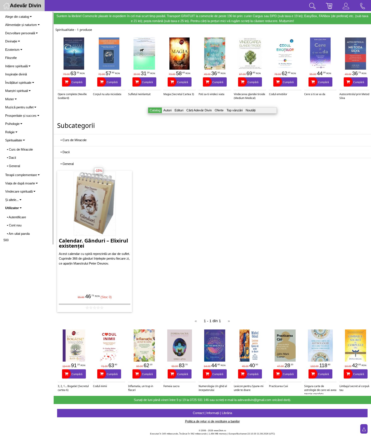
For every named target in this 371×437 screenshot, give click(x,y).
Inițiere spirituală (17, 66)
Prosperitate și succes (21, 115)
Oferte (219, 110)
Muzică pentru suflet (19, 107)
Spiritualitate (14, 140)
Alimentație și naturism (21, 25)
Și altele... (12, 200)
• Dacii (11, 157)
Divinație (11, 41)
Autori (167, 110)
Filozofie (11, 58)
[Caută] (312, 5)
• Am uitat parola (18, 233)
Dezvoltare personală (20, 33)
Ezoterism (12, 49)
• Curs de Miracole (20, 149)
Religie (10, 132)
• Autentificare (16, 217)
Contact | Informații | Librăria (212, 413)
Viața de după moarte (20, 183)
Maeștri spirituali (17, 91)
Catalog (155, 110)
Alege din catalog (17, 16)
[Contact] (362, 5)
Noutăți (250, 110)
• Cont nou (14, 225)
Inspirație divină (16, 74)
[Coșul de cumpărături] (329, 5)
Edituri (179, 110)
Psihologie (12, 124)
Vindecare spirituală (19, 191)
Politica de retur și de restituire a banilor (212, 421)
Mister (10, 99)
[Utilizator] (346, 5)
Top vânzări (235, 110)
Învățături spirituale (18, 82)
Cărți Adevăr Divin (199, 110)
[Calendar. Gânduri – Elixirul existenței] (95, 203)
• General (13, 166)
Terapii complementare (21, 175)
